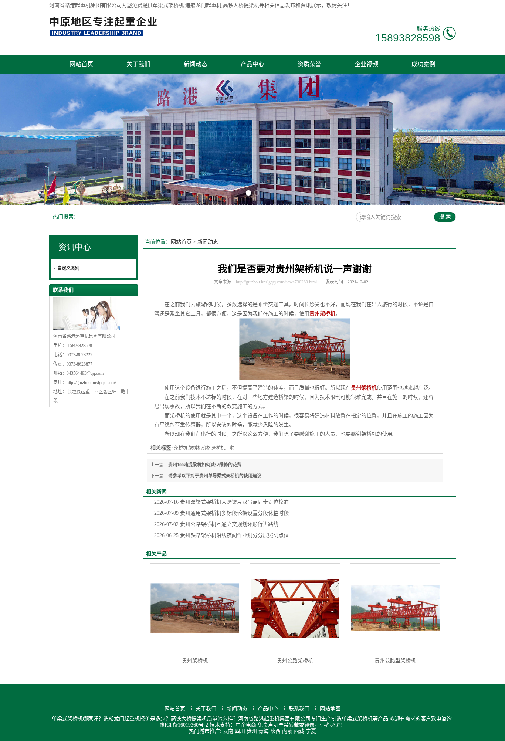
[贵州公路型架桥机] (395, 608)
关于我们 (138, 64)
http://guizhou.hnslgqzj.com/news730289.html (276, 282)
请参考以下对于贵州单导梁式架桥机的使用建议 (214, 476)
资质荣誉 (309, 64)
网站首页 (81, 64)
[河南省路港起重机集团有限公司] (105, 35)
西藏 (299, 731)
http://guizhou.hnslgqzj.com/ (91, 382)
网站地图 (330, 708)
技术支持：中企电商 (233, 725)
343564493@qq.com (85, 373)
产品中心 (252, 64)
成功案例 (423, 64)
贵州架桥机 (195, 660)
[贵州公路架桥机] (295, 608)
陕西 (275, 731)
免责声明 (268, 725)
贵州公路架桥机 (295, 660)
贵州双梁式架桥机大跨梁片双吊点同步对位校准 (221, 502)
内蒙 (287, 731)
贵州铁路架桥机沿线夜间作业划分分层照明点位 (221, 535)
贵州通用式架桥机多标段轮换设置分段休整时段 (221, 513)
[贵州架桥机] (195, 608)
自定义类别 (68, 268)
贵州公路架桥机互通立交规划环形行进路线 (216, 524)
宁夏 (311, 731)
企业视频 (366, 64)
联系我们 (299, 708)
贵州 (252, 731)
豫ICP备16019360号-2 (183, 725)
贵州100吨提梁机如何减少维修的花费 (204, 465)
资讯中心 (74, 247)
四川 (240, 731)
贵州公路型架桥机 (395, 660)
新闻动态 (195, 64)
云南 (228, 731)
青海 (263, 731)
